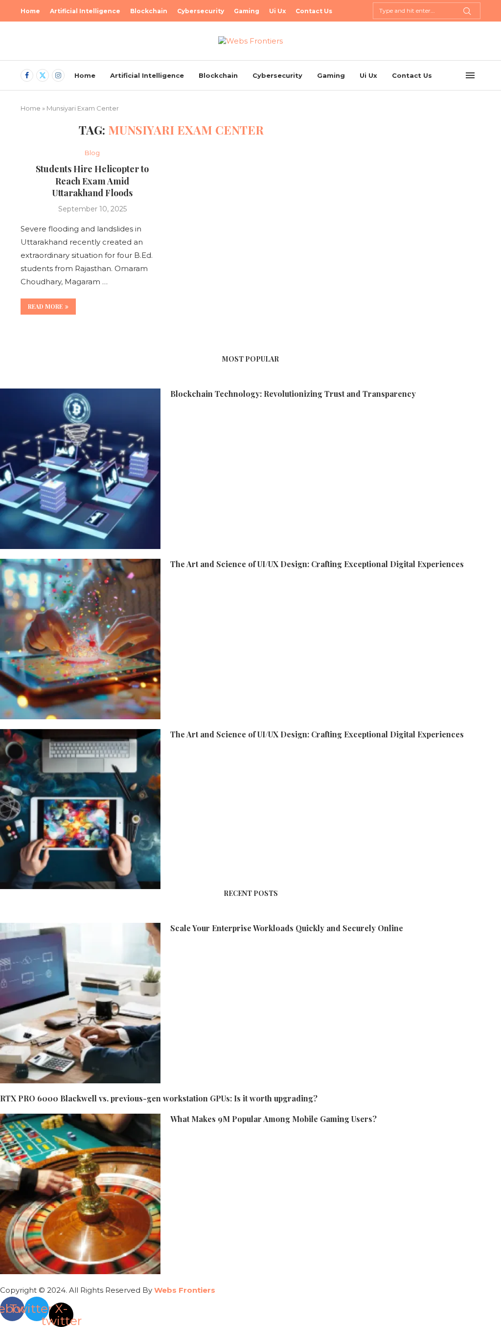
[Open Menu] (470, 75)
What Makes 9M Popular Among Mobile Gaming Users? (273, 1119)
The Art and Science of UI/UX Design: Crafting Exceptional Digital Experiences (317, 564)
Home (30, 11)
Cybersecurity (200, 11)
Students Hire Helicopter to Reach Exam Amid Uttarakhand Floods (92, 181)
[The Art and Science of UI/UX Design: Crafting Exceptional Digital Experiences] (80, 639)
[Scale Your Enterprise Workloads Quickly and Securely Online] (80, 1003)
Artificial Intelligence (85, 11)
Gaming (246, 11)
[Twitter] (42, 75)
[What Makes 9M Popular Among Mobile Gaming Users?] (80, 1194)
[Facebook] (27, 75)
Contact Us (314, 11)
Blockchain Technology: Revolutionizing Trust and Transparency (293, 394)
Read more (45, 306)
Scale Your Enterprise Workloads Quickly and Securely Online (286, 928)
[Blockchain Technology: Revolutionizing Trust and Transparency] (80, 469)
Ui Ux (277, 11)
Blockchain (148, 11)
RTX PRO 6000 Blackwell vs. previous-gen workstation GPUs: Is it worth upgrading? (159, 1098)
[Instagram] (58, 75)
